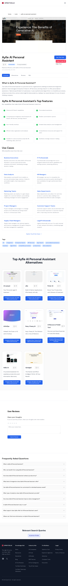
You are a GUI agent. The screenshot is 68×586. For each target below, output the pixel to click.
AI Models (31, 556)
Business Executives (11, 158)
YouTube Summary (20, 566)
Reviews (23, 75)
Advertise (44, 556)
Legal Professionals (44, 221)
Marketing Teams (10, 191)
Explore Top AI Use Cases (33, 234)
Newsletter (18, 556)
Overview (5, 75)
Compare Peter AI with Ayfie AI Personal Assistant (56, 298)
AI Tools (31, 553)
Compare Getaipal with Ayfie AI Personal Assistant (34, 382)
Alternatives (14, 75)
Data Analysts (9, 174)
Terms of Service (59, 553)
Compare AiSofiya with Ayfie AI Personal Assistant (12, 341)
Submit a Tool (46, 549)
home (9, 14)
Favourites (45, 562)
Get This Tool (60, 57)
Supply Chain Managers (12, 221)
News (16, 549)
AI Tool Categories (34, 562)
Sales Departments (44, 191)
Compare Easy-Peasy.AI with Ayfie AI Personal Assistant (34, 341)
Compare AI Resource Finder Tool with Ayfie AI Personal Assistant (56, 340)
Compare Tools (46, 559)
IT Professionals (42, 158)
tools (16, 14)
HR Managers (41, 174)
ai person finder (34, 535)
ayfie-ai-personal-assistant (28, 14)
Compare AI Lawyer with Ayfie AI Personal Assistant (12, 298)
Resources (18, 553)
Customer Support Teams (46, 206)
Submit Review (14, 437)
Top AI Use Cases (33, 566)
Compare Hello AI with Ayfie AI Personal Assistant (12, 382)
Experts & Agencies (47, 553)
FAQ (30, 75)
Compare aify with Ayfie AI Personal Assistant (34, 298)
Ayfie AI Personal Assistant (13, 58)
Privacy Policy (59, 549)
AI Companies (32, 549)
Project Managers (10, 206)
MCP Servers (32, 559)
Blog (16, 559)
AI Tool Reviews (19, 562)
